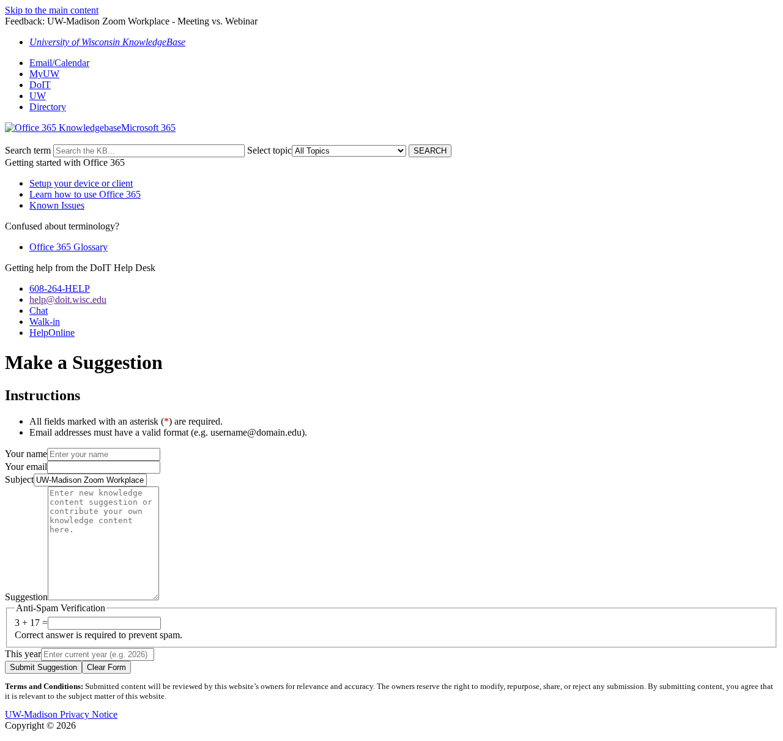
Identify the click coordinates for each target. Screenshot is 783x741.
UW (37, 96)
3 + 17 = (31, 622)
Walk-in (44, 321)
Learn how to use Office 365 (85, 194)
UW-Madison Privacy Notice (61, 714)
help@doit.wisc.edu (67, 299)
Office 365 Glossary (68, 247)
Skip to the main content (51, 10)
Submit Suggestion (43, 667)
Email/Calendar (59, 63)
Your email (26, 466)
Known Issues (56, 205)
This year (23, 654)
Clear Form (106, 667)
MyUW (44, 74)
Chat (38, 310)
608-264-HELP (59, 288)
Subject (19, 479)
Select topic (269, 150)
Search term (28, 150)
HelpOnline (52, 332)
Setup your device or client (81, 183)
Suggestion (26, 597)
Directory (47, 107)
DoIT (40, 85)
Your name (26, 454)
